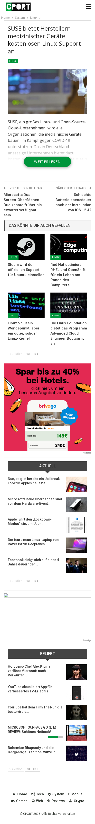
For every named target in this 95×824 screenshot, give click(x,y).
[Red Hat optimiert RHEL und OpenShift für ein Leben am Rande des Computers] (68, 247)
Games (22, 801)
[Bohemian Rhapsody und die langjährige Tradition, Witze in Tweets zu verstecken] (76, 753)
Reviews (58, 801)
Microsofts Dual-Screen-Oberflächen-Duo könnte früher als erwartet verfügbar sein (23, 205)
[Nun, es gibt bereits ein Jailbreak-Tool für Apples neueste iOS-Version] (76, 484)
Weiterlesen (47, 161)
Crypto (79, 801)
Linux (13, 61)
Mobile (76, 794)
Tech (40, 794)
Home (22, 794)
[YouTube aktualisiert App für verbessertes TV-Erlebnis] (76, 692)
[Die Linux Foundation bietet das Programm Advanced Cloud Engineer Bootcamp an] (68, 305)
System (58, 794)
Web (39, 801)
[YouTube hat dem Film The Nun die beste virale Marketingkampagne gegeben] (76, 713)
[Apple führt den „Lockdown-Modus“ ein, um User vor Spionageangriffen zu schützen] (76, 525)
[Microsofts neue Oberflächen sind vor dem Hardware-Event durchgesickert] (76, 505)
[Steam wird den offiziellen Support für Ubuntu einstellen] (26, 247)
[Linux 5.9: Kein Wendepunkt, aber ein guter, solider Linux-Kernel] (26, 305)
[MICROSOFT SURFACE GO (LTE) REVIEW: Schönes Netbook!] (76, 733)
